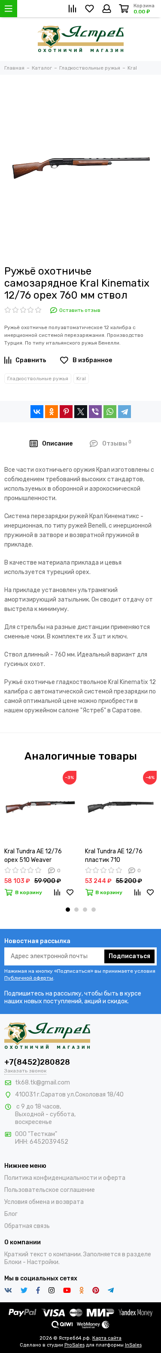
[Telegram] (124, 411)
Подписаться (129, 956)
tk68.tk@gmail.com (42, 1082)
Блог (11, 1214)
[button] (68, 909)
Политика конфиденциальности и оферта (64, 1178)
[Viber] (95, 411)
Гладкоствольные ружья (37, 379)
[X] (80, 411)
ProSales (74, 1345)
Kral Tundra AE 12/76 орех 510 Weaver (33, 856)
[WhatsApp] (109, 411)
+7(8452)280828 (37, 1062)
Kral (81, 379)
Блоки (12, 1262)
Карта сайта (107, 1338)
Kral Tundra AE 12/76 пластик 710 (114, 856)
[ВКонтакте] (36, 411)
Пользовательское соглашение (49, 1190)
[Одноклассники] (51, 411)
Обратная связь (27, 1226)
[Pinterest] (66, 411)
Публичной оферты (28, 978)
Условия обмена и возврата (44, 1202)
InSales (133, 1345)
